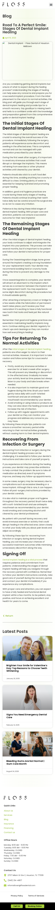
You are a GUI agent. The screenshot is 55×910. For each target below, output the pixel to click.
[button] (51, 5)
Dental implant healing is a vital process (23, 559)
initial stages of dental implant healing (31, 349)
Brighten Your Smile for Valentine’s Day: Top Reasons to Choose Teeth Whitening (26, 668)
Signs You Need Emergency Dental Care (26, 716)
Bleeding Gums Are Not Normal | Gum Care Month (25, 762)
